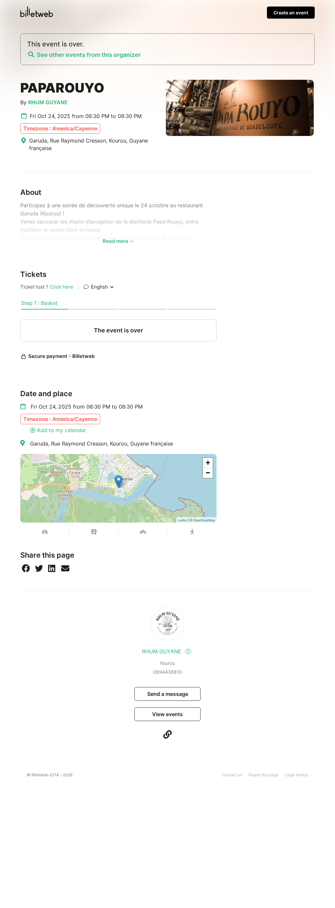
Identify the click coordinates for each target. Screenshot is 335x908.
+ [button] (208, 463)
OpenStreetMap (204, 520)
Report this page (263, 774)
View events (167, 714)
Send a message (167, 694)
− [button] (208, 473)
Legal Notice (296, 774)
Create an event (290, 12)
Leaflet (182, 520)
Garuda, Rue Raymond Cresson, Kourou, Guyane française (101, 443)
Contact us (232, 774)
